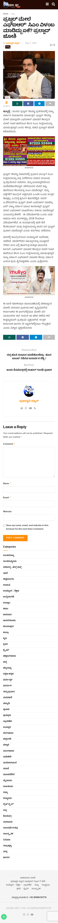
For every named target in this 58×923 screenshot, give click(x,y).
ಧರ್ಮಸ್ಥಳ (7, 680)
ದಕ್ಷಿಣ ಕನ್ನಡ (8, 674)
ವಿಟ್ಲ (5, 810)
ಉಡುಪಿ (6, 585)
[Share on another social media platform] (50, 103)
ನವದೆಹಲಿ (7, 698)
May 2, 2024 (31, 43)
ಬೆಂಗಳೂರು (8, 733)
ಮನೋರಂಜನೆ (10, 763)
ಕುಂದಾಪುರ (8, 626)
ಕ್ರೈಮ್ (6, 650)
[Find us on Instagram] (24, 915)
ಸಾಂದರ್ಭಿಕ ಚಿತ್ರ (10, 828)
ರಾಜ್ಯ (13, 14)
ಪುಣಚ (6, 709)
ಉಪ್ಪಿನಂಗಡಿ (8, 597)
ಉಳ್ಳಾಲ (6, 603)
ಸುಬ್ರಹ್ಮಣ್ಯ (7, 846)
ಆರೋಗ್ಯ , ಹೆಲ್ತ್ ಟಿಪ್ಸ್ (12, 567)
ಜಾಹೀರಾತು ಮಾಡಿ (27, 878)
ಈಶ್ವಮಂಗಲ (8, 579)
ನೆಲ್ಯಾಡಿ (6, 703)
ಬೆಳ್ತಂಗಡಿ (7, 739)
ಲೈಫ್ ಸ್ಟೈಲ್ (8, 804)
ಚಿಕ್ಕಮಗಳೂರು (9, 656)
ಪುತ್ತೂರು (7, 715)
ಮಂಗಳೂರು (8, 751)
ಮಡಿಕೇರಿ (7, 757)
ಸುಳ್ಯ (5, 852)
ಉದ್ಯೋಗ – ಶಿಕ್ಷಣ (11, 591)
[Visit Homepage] (12, 5)
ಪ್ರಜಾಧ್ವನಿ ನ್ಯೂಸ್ (13, 43)
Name (7, 483)
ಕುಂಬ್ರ (6, 632)
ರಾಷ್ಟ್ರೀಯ (7, 798)
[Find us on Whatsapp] (28, 915)
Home (5, 14)
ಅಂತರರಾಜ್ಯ (8, 555)
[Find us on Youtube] (32, 915)
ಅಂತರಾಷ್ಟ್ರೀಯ (10, 561)
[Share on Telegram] (39, 103)
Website (7, 511)
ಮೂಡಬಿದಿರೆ (9, 774)
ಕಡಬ (5, 609)
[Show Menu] (47, 4)
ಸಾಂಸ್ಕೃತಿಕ (8, 834)
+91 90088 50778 (37, 897)
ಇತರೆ (5, 573)
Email (7, 497)
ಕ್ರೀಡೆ (5, 644)
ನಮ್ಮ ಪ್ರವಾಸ (9, 692)
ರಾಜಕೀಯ (8, 786)
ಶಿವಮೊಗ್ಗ (7, 816)
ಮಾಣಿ (6, 769)
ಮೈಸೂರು (7, 781)
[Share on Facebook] (28, 103)
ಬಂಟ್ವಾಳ (7, 727)
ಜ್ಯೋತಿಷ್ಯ (7, 668)
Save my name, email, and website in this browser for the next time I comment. (27, 527)
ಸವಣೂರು (8, 822)
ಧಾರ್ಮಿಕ (7, 686)
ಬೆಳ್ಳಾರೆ (6, 745)
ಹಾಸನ (6, 857)
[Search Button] (53, 4)
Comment (9, 444)
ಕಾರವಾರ (7, 615)
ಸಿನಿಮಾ (6, 840)
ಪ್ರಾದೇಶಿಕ (7, 721)
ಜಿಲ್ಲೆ (5, 662)
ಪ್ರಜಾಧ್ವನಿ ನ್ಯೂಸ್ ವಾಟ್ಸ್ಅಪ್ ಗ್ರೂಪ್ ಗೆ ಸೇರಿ (28, 881)
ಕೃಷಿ (5, 638)
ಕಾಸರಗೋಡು (9, 620)
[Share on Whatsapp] (17, 103)
